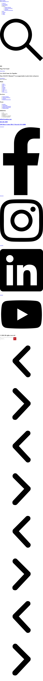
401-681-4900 (4, 122)
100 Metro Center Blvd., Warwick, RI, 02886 (13, 124)
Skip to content (2, 0)
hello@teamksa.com (6, 119)
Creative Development (8, 8)
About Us (4, 3)
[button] (21, 361)
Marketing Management (8, 10)
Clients (3, 13)
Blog (3, 11)
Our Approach (4, 4)
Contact (3, 14)
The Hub (3, 12)
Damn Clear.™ (5, 5)
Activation (6, 9)
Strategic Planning (7, 7)
